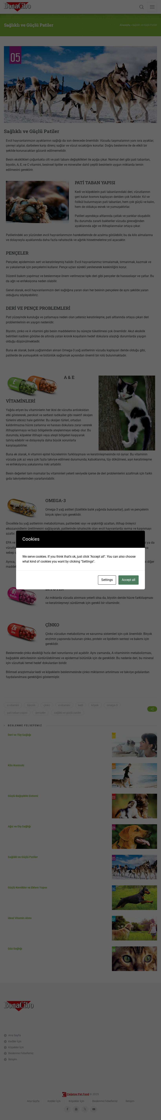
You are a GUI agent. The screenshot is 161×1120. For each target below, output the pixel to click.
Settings (107, 580)
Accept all (128, 580)
